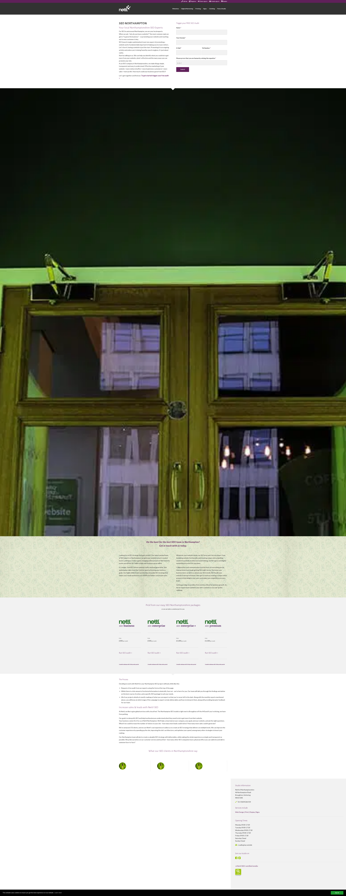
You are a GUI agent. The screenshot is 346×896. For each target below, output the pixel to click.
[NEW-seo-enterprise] (159, 623)
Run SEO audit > (125, 653)
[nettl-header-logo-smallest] (131, 9)
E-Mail (178, 48)
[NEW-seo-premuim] (216, 623)
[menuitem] (184, 1)
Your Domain (181, 38)
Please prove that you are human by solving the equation (196, 58)
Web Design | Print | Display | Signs (247, 812)
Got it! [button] (337, 892)
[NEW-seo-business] (130, 623)
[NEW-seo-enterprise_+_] (187, 623)
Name (178, 28)
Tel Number (206, 48)
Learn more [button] (58, 892)
